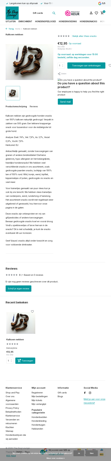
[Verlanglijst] (96, 13)
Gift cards (38, 13)
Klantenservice (13, 415)
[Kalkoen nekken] (20, 323)
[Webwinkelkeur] (72, 13)
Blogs (60, 396)
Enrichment (25, 21)
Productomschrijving (16, 106)
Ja (79, 453)
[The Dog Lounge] (15, 13)
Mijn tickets (37, 400)
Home (17, 29)
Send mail (65, 101)
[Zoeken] (54, 13)
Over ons (10, 396)
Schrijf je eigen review (18, 288)
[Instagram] (90, 393)
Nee (92, 453)
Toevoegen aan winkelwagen (86, 65)
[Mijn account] (91, 13)
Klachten (10, 427)
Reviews (34, 106)
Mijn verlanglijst (39, 404)
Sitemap (9, 431)
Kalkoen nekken (15, 339)
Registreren (37, 392)
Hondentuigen (38, 425)
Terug (11, 29)
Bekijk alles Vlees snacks (85, 36)
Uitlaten (11, 21)
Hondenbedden (39, 417)
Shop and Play (13, 392)
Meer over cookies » (56, 458)
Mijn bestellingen (40, 396)
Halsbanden (37, 428)
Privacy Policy (12, 408)
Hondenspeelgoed (45, 21)
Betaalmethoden (13, 412)
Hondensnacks (88, 21)
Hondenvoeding (68, 21)
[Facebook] (85, 393)
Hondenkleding (39, 421)
